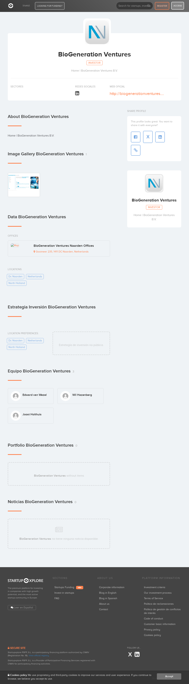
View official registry (39, 655)
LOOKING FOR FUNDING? (49, 6)
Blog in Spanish (108, 598)
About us (104, 603)
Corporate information (111, 587)
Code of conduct (153, 618)
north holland (16, 283)
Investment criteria (154, 587)
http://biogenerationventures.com (137, 93)
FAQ (56, 598)
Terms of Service (153, 598)
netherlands (35, 276)
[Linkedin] (77, 93)
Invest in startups (64, 592)
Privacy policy (152, 629)
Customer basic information (160, 624)
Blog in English (107, 592)
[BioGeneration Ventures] (24, 185)
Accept (169, 676)
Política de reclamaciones (159, 603)
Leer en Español (23, 607)
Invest (26, 5)
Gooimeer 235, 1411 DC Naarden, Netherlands (62, 251)
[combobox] (134, 6)
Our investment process (158, 592)
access (177, 5)
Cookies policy (152, 635)
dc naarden (15, 276)
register (162, 6)
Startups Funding (67, 587)
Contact (103, 609)
